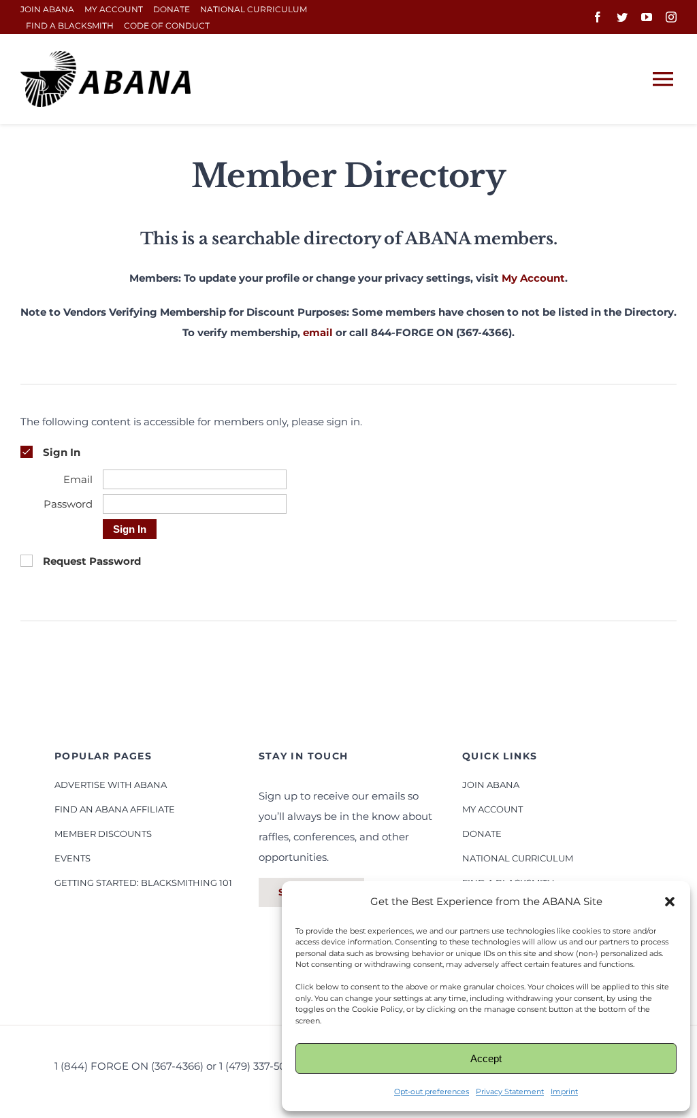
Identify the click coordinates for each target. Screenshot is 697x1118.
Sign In (129, 529)
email (318, 332)
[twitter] (622, 17)
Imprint (564, 1091)
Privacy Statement (510, 1091)
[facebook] (597, 17)
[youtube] (646, 17)
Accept (486, 1058)
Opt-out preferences (431, 1091)
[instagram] (671, 17)
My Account (533, 278)
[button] (670, 901)
